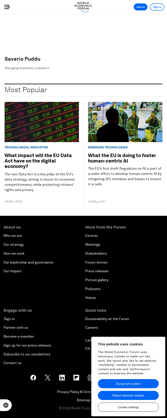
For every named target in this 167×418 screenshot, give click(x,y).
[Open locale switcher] (6, 405)
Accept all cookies (128, 383)
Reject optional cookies (128, 395)
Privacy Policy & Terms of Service (83, 392)
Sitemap (83, 400)
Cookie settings (128, 407)
